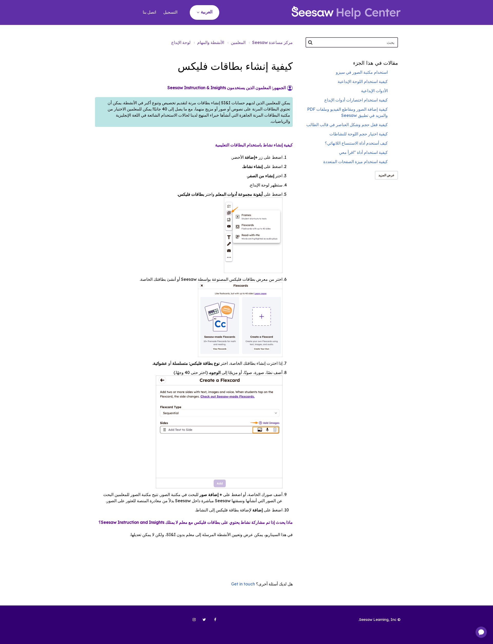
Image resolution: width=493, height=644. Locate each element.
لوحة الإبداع (181, 42)
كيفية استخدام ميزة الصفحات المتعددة (355, 161)
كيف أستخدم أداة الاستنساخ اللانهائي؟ (356, 143)
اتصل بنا (149, 12)
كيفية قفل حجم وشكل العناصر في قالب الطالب (347, 124)
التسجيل (170, 12)
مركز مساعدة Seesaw (272, 42)
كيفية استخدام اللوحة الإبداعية (363, 81)
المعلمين (238, 42)
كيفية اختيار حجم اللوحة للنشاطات (358, 133)
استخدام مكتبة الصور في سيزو (362, 72)
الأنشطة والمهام (210, 42)
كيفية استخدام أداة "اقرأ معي (363, 152)
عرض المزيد (386, 175)
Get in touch (243, 583)
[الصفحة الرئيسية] (346, 12)
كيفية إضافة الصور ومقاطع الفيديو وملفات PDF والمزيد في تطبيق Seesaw (347, 112)
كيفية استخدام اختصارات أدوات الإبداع (356, 99)
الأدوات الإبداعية (374, 90)
